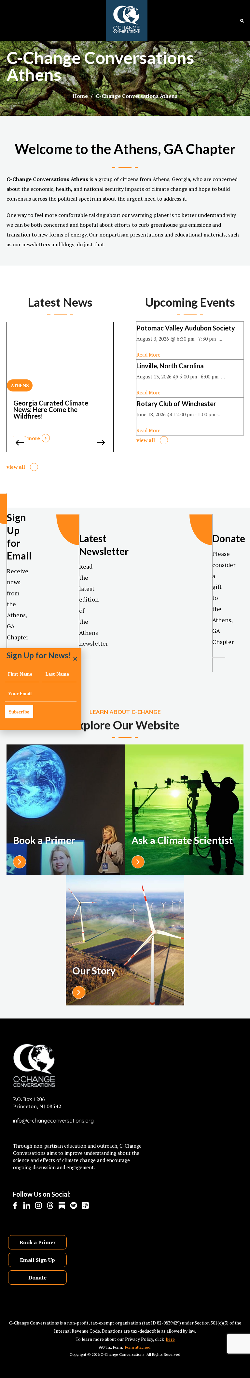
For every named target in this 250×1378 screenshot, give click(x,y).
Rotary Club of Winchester (176, 403)
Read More (148, 354)
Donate (37, 1277)
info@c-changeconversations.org (53, 1120)
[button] (241, 20)
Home (80, 96)
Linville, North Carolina (170, 366)
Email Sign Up (37, 1259)
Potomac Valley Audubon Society (185, 328)
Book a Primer (38, 1242)
